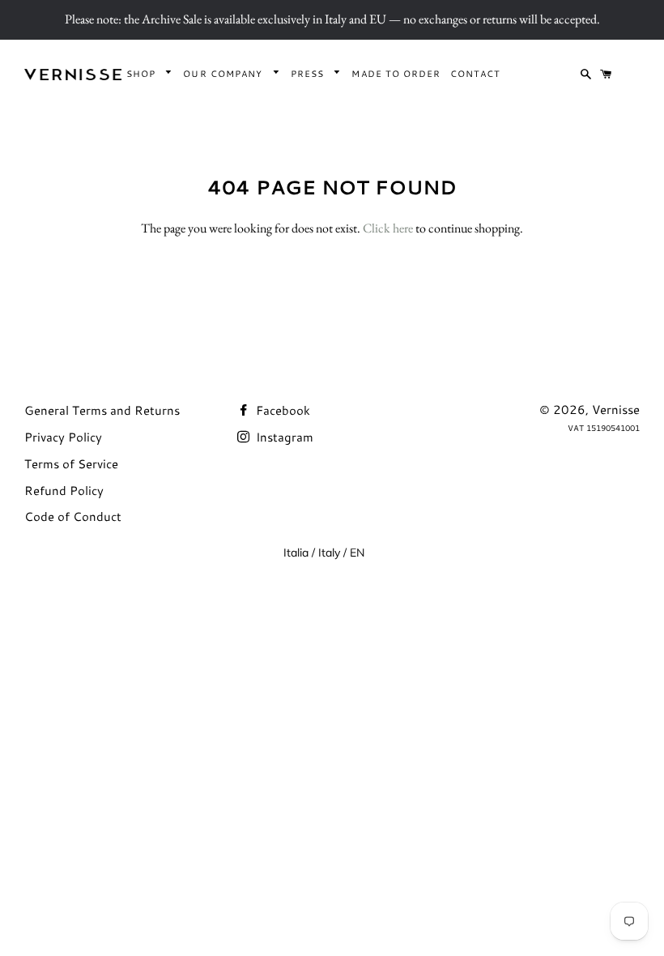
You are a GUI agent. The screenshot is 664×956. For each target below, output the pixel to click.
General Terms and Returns (102, 410)
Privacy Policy (63, 437)
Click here (388, 228)
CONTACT (475, 73)
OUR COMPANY (224, 73)
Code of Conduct (72, 516)
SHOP (142, 73)
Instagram (283, 437)
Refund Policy (64, 490)
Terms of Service (71, 463)
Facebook (281, 410)
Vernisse (616, 409)
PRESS (309, 73)
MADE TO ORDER (396, 73)
